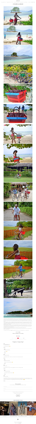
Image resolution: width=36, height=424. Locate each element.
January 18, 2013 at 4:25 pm (7, 355)
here (11, 330)
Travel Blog (11, 339)
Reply (4, 347)
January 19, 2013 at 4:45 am (7, 366)
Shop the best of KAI (18, 400)
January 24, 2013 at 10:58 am (7, 371)
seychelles (21, 339)
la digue (16, 339)
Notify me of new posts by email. (18, 393)
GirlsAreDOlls (6, 344)
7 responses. (24, 339)
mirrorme (18, 339)
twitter (17, 333)
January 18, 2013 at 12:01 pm (7, 350)
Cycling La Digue (18, 4)
